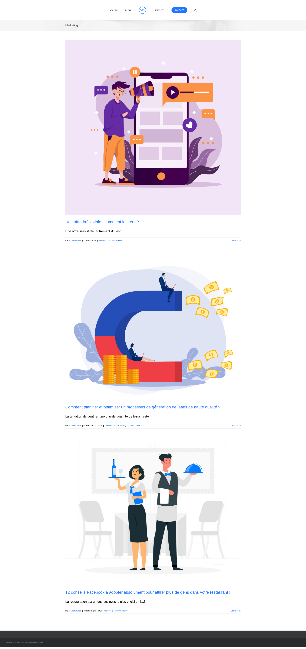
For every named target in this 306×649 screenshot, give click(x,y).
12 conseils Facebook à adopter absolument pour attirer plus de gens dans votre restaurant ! (147, 592)
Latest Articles (111, 426)
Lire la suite (236, 240)
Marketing (102, 240)
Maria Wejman (75, 240)
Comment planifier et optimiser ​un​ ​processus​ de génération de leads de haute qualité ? (142, 407)
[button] (185, 10)
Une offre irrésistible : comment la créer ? (102, 222)
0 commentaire (115, 240)
